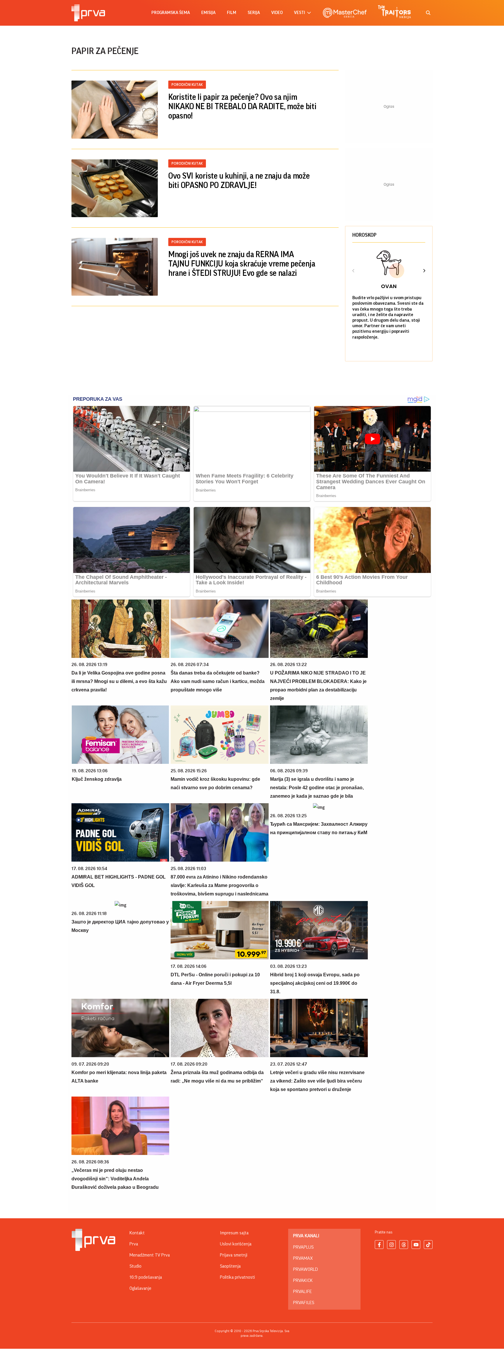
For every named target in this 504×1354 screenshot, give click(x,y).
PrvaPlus (303, 1247)
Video (277, 13)
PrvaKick (303, 1280)
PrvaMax (303, 1258)
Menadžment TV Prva (150, 1255)
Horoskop (364, 235)
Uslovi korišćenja (235, 1244)
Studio (135, 1266)
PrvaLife (302, 1291)
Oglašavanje (140, 1288)
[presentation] (353, 271)
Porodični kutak (187, 84)
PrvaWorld (305, 1269)
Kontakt (137, 1233)
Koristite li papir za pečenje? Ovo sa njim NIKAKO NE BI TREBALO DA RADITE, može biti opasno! (242, 106)
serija (254, 13)
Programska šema (170, 13)
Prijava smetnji (233, 1255)
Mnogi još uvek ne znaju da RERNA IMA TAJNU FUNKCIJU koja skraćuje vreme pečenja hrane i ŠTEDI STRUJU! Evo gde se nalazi (241, 263)
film (231, 13)
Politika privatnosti (237, 1277)
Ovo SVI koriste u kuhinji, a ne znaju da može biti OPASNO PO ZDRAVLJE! (238, 180)
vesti (299, 13)
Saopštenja (230, 1266)
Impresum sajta (234, 1233)
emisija (208, 13)
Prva (134, 1244)
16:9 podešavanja (146, 1277)
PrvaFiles (303, 1302)
